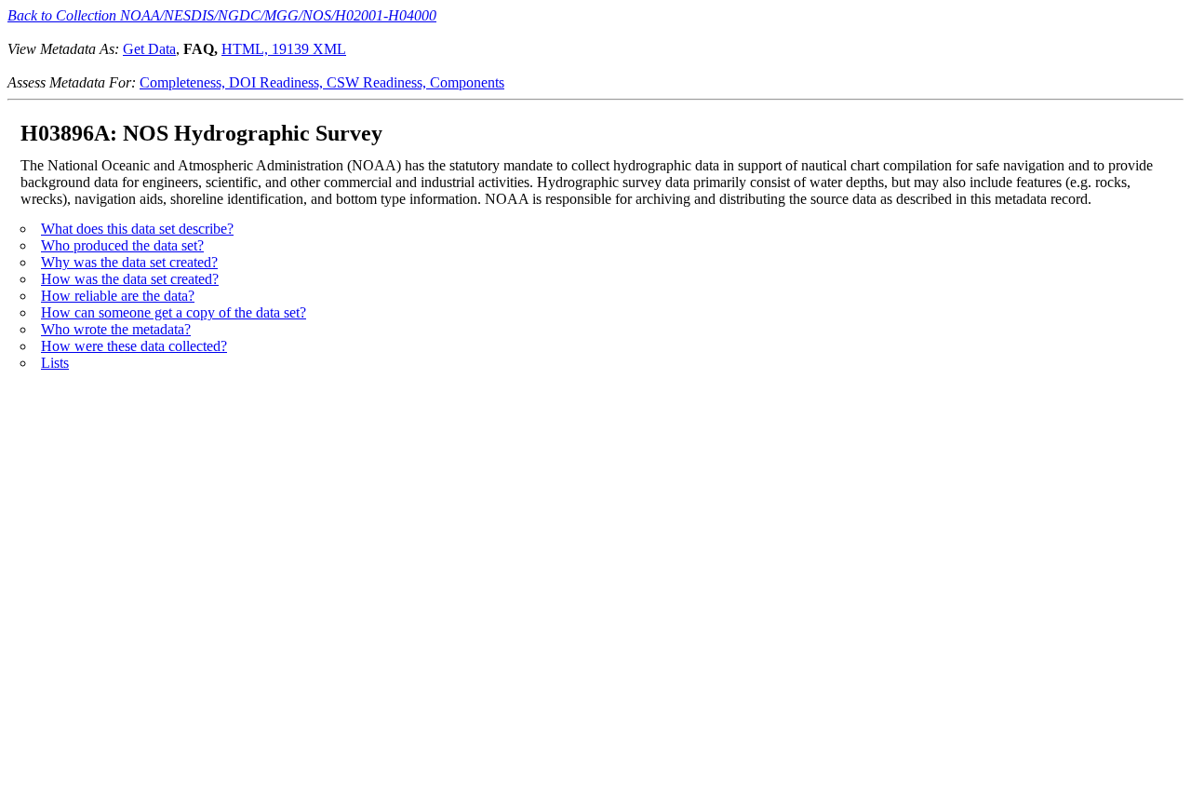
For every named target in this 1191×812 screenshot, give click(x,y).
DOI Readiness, (278, 82)
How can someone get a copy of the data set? (173, 312)
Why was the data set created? (129, 262)
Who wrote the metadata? (116, 329)
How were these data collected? (134, 346)
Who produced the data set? (122, 245)
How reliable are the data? (117, 296)
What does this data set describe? (137, 229)
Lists (55, 363)
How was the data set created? (130, 279)
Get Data (149, 49)
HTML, (246, 49)
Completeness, (184, 82)
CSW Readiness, (378, 82)
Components (467, 82)
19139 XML (309, 49)
